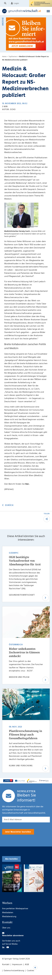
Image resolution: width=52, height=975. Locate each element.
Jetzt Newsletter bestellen (18, 832)
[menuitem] (5, 3)
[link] (21, 11)
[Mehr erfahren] (8, 780)
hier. (27, 484)
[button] (48, 11)
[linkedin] (3, 947)
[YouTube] (7, 947)
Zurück (9, 505)
